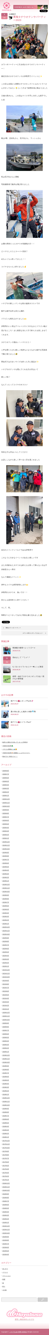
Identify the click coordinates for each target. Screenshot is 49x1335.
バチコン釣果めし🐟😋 (9, 749)
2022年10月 (6, 934)
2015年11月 (6, 1229)
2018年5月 (5, 1123)
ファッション (6, 1275)
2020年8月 (5, 1026)
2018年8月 (5, 1112)
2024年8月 (5, 856)
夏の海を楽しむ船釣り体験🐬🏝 (23, 712)
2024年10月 (6, 849)
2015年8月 (5, 1240)
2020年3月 (5, 1044)
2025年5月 (5, 824)
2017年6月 (5, 1162)
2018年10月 (6, 1105)
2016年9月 (5, 1194)
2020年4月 (5, 1041)
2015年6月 (5, 1247)
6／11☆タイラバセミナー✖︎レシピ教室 (28, 667)
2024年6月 (5, 863)
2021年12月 (6, 970)
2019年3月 (5, 1087)
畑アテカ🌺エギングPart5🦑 (22, 701)
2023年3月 (5, 916)
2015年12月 (6, 1226)
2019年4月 (5, 1083)
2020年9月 (5, 1023)
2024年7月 (5, 859)
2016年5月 (5, 1208)
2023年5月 (5, 909)
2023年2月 (5, 920)
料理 (3, 1279)
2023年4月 (5, 913)
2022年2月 (5, 962)
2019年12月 (6, 1055)
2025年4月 (5, 827)
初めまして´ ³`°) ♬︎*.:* (21, 657)
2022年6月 (5, 948)
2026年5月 (5, 781)
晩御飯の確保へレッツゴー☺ (24, 648)
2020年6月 (5, 1034)
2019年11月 (6, 1058)
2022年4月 (5, 955)
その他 (4, 1290)
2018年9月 (5, 1108)
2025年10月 (6, 806)
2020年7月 (5, 1030)
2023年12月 (6, 884)
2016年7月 (5, 1201)
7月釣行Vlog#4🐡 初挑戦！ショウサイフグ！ (16, 753)
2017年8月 (5, 1155)
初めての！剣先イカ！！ (10, 756)
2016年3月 (5, 1215)
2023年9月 (5, 895)
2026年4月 (5, 785)
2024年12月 (6, 842)
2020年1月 (5, 1051)
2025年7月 (5, 817)
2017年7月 (5, 1158)
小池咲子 (12, 14)
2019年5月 (5, 1080)
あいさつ (5, 1268)
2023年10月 (6, 891)
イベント (5, 1272)
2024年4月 (5, 870)
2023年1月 (5, 923)
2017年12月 (6, 1140)
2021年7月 (5, 987)
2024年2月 (5, 877)
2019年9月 (5, 1066)
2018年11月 (6, 1101)
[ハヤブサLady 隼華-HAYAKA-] (6, 6)
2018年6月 (5, 1119)
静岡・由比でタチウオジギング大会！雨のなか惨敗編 (28, 677)
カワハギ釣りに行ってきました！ (33, 633)
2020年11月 (6, 1016)
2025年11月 (6, 802)
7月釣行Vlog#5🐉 (7, 746)
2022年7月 (5, 945)
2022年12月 (6, 927)
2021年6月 (5, 991)
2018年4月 (5, 1126)
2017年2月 (5, 1176)
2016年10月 (6, 1190)
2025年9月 (5, 809)
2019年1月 (5, 1094)
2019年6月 (5, 1076)
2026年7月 (5, 774)
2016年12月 (6, 1183)
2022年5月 (5, 952)
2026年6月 (5, 777)
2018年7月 (5, 1115)
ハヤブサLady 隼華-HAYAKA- (18, 1332)
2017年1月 (5, 1179)
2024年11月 (6, 845)
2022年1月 (5, 966)
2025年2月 (5, 834)
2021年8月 (5, 984)
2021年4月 (5, 998)
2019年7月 (5, 1073)
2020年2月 (5, 1048)
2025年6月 (5, 820)
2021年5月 (5, 995)
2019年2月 (5, 1091)
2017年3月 (5, 1172)
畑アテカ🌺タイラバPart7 (21, 722)
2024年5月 (5, 866)
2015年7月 (5, 1244)
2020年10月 (6, 1019)
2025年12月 (6, 799)
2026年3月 (5, 788)
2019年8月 (5, 1069)
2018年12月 (6, 1098)
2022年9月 (5, 938)
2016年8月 (5, 1197)
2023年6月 (5, 906)
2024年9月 (5, 852)
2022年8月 (5, 941)
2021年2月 (5, 1005)
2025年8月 (5, 813)
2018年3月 (5, 1130)
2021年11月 (6, 973)
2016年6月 (5, 1204)
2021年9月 (5, 980)
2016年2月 (5, 1219)
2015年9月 (5, 1236)
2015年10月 (6, 1233)
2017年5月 (5, 1165)
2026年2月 (5, 792)
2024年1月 (5, 881)
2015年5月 (5, 1251)
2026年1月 (5, 795)
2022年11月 (6, 930)
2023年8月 (5, 898)
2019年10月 (6, 1062)
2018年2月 (5, 1133)
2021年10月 (6, 977)
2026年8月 (5, 770)
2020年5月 (5, 1037)
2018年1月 (5, 1137)
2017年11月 (6, 1144)
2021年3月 (5, 1002)
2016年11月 (6, 1187)
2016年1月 (5, 1222)
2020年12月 (6, 1012)
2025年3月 (5, 831)
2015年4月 (5, 1254)
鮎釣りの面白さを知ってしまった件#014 (15, 742)
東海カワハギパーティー (13, 628)
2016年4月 (5, 1212)
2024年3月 (5, 874)
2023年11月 (6, 888)
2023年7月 (5, 902)
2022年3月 (5, 959)
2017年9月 (5, 1151)
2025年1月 (5, 838)
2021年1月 (5, 1009)
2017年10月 (6, 1147)
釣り (3, 1286)
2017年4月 (5, 1169)
